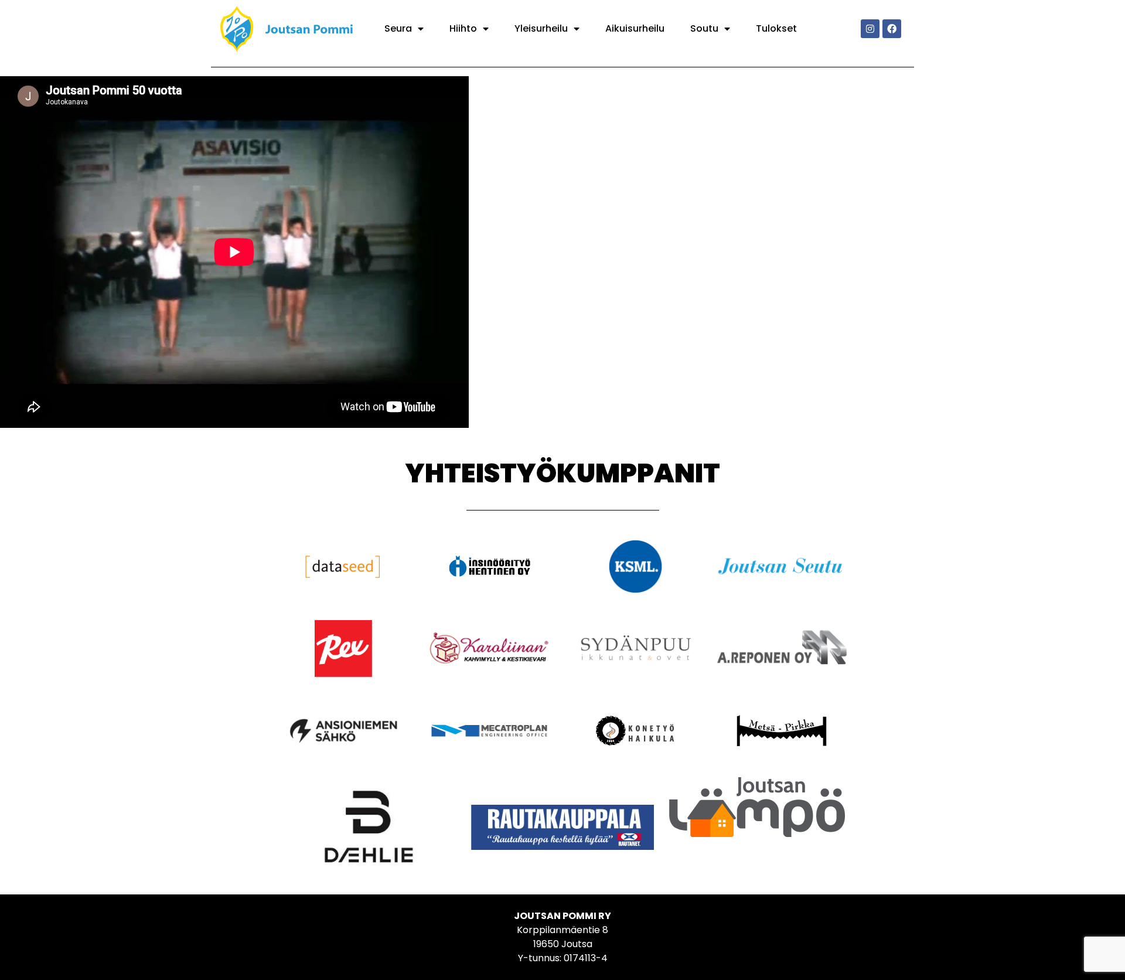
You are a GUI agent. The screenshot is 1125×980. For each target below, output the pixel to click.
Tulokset (776, 28)
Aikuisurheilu (634, 28)
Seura (398, 28)
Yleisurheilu (541, 28)
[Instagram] (870, 28)
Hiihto (463, 28)
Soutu (704, 28)
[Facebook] (891, 28)
